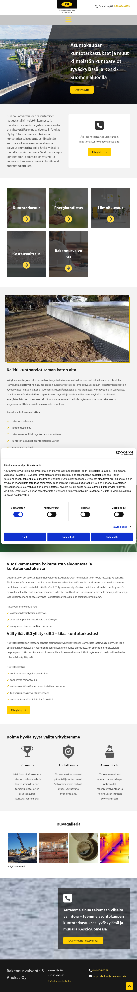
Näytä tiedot (119, 526)
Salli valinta (68, 536)
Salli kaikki (112, 536)
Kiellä (25, 536)
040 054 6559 (122, 6)
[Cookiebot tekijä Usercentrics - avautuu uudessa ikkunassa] (118, 453)
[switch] (51, 514)
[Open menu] (68, 19)
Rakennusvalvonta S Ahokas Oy (25, 974)
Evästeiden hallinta (59, 981)
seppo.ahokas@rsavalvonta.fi (109, 976)
